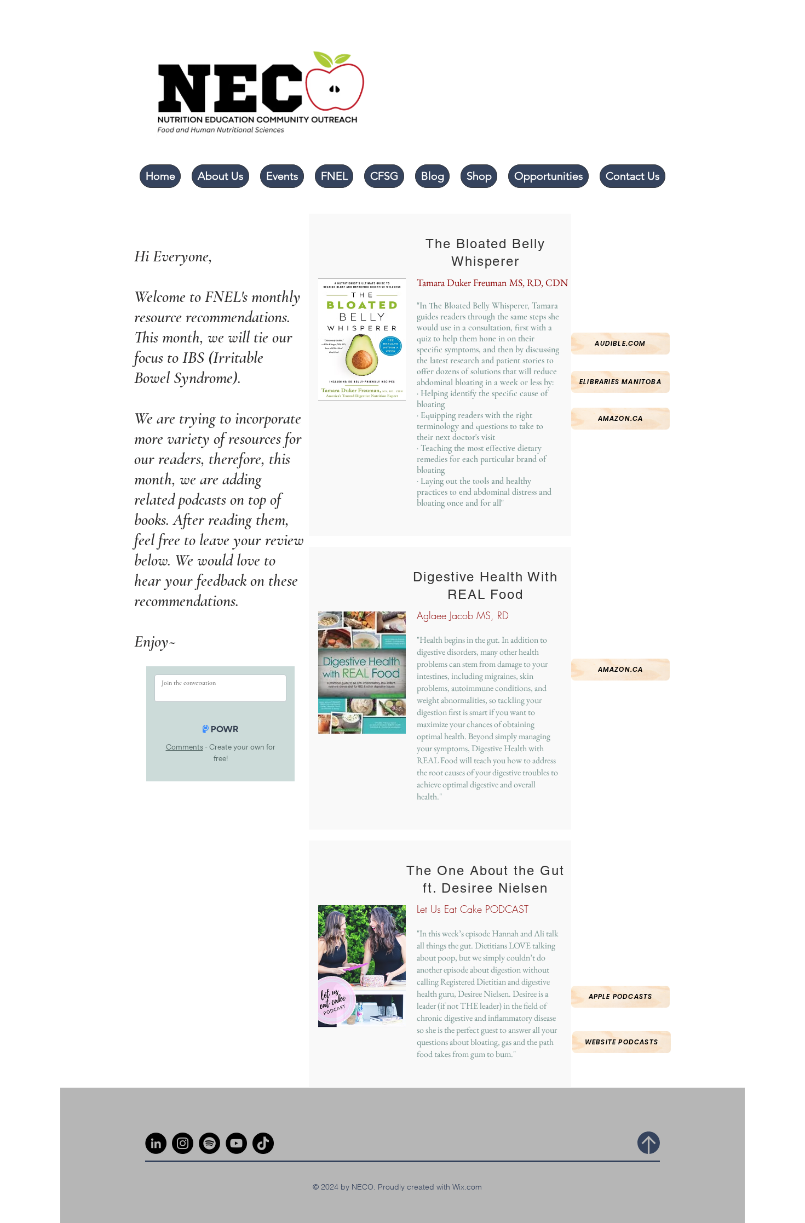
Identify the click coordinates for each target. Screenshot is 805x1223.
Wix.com (467, 1187)
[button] (220, 176)
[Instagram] (182, 1143)
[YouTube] (236, 1143)
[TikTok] (263, 1143)
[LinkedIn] (155, 1143)
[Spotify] (209, 1143)
